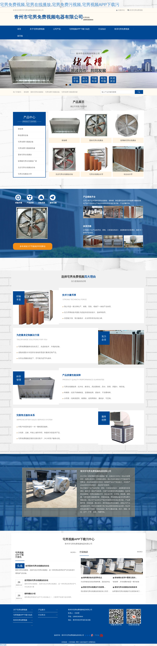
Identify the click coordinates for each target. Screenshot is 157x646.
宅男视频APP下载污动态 (79, 29)
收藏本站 (121, 10)
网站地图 (3, 645)
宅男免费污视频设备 (52, 92)
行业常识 (41, 615)
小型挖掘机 (71, 642)
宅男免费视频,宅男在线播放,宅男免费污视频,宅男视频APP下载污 (59, 4)
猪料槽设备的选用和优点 (92, 577)
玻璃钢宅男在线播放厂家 (27, 161)
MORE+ (73, 552)
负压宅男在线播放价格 (26, 167)
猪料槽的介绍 (30, 594)
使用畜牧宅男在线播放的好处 (37, 566)
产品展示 (41, 610)
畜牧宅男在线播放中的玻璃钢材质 (95, 587)
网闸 (77, 642)
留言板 (20, 36)
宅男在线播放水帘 (25, 174)
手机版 (97, 635)
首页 (19, 29)
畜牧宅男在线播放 (37, 92)
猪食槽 (26, 92)
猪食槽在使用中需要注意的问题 (127, 577)
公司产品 (57, 29)
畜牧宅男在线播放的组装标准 (126, 587)
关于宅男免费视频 (37, 29)
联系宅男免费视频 (136, 10)
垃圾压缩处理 (83, 642)
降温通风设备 (23, 135)
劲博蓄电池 (91, 642)
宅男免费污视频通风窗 (69, 92)
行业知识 (102, 29)
